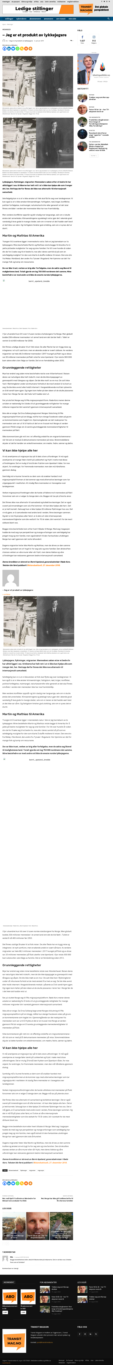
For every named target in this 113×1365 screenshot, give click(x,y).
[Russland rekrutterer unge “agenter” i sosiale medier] (82, 134)
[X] (96, 1334)
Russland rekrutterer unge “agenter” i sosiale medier (99, 135)
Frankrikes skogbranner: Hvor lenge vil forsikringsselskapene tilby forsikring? (61, 1235)
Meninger (10, 24)
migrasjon (41, 1170)
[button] (109, 19)
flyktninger (23, 1170)
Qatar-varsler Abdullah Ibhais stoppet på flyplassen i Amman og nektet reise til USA (98, 147)
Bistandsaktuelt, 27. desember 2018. (43, 565)
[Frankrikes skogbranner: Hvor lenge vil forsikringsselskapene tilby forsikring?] (61, 1226)
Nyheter (92, 130)
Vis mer (93, 156)
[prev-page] (3, 1243)
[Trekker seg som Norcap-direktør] (14, 1226)
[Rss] (109, 1)
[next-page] (7, 1243)
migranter (32, 1170)
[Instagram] (106, 1)
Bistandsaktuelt (13, 1170)
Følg (94, 36)
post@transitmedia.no (45, 1342)
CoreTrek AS (6, 1363)
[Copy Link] (22, 49)
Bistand (14, 1233)
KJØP (5, 1312)
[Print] (26, 49)
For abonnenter (61, 1229)
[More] (30, 49)
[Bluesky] (104, 1)
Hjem (4, 24)
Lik (82, 36)
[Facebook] (102, 1)
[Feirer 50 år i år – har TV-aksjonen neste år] (37, 1226)
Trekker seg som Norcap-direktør (14, 1237)
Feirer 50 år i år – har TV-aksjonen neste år (38, 1237)
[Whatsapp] (17, 49)
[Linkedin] (9, 49)
